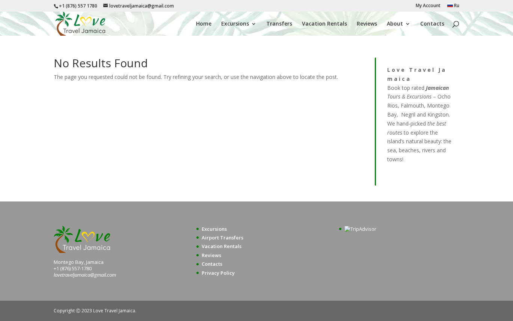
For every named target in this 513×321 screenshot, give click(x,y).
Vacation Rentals (324, 24)
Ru (456, 6)
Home (203, 24)
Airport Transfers (222, 237)
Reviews (367, 24)
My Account (428, 6)
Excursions (235, 24)
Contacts (432, 24)
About (395, 24)
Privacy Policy (218, 273)
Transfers (279, 24)
